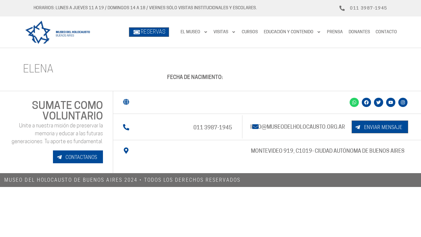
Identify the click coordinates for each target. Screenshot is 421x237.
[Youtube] (390, 102)
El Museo (190, 32)
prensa (335, 32)
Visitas (220, 32)
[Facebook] (366, 102)
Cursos (250, 32)
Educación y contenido (288, 32)
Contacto (386, 32)
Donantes (359, 32)
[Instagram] (403, 102)
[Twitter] (378, 102)
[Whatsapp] (354, 102)
